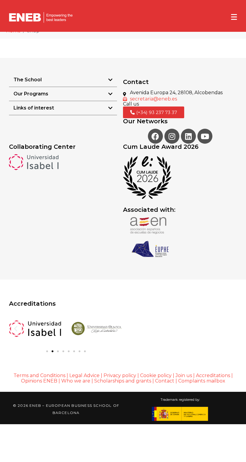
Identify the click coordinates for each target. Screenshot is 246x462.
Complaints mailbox (201, 381)
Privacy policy (120, 375)
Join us (184, 375)
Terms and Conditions (39, 375)
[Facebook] (155, 136)
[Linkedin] (188, 136)
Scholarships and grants (122, 381)
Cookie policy (156, 375)
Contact (165, 381)
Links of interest (34, 108)
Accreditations (213, 375)
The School (28, 79)
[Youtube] (204, 136)
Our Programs (31, 94)
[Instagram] (171, 136)
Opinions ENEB (39, 381)
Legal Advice (84, 375)
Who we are (75, 381)
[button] (63, 80)
